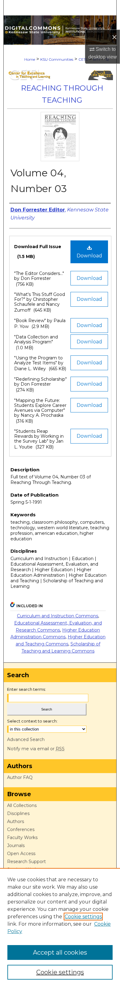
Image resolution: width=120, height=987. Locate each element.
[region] (60, 927)
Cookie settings (83, 916)
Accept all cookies (60, 952)
